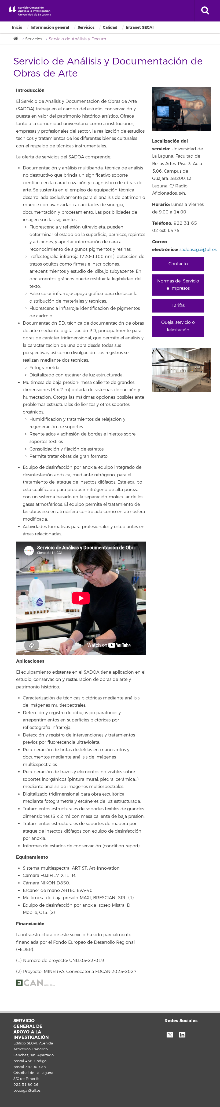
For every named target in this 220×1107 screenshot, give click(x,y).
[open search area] (205, 10)
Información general (50, 27)
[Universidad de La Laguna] (17, 39)
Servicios (86, 27)
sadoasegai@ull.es (198, 249)
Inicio (17, 27)
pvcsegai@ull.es (27, 1090)
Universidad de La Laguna (30, 11)
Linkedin (182, 1034)
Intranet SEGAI (139, 27)
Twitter (169, 1034)
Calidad (110, 27)
